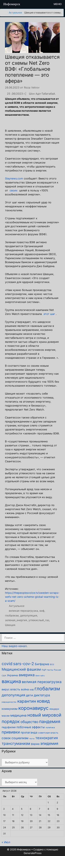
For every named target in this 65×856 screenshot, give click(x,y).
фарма (35, 743)
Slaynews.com (14, 178)
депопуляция (28, 615)
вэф (42, 610)
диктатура (42, 695)
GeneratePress (33, 853)
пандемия (49, 721)
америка (27, 675)
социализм (20, 738)
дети (29, 695)
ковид (43, 701)
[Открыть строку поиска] (45, 4)
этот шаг (49, 314)
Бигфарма (42, 664)
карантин (26, 701)
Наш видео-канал (14, 646)
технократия (46, 738)
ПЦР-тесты (47, 670)
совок (6, 738)
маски (6, 715)
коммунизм (10, 708)
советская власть (48, 732)
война (25, 689)
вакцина (11, 681)
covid (7, 663)
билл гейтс (40, 676)
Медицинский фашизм (21, 669)
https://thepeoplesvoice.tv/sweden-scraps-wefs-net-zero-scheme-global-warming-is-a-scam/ (32, 596)
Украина (12, 675)
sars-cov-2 (23, 663)
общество (29, 722)
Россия (57, 670)
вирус (6, 689)
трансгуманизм (16, 743)
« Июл (6, 842)
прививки (11, 732)
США (4, 675)
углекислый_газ (38, 620)
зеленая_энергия (16, 620)
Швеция (10, 625)
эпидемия (49, 743)
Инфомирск (11, 4)
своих (14, 190)
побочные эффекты (30, 727)
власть (15, 689)
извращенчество (9, 702)
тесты (31, 738)
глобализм (12, 615)
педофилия (9, 727)
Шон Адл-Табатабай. (42, 93)
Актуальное (15, 12)
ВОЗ (52, 664)
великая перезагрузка (23, 610)
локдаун (54, 708)
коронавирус (33, 708)
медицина (18, 715)
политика (50, 727)
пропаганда (29, 732)
